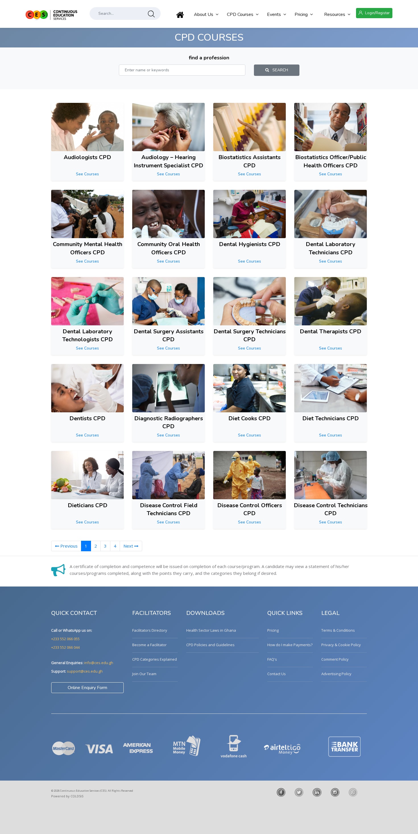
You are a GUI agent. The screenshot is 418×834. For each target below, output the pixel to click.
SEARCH (278, 70)
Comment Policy (335, 659)
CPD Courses (240, 14)
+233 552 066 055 (65, 638)
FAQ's (272, 659)
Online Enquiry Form (87, 688)
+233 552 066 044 (65, 647)
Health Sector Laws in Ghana (211, 630)
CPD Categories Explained (154, 659)
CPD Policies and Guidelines (210, 644)
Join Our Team (144, 673)
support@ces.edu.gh (85, 671)
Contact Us (276, 673)
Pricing (301, 14)
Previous (68, 546)
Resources (334, 14)
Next (128, 546)
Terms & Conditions (338, 630)
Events (274, 14)
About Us (203, 14)
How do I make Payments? (290, 644)
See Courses (87, 174)
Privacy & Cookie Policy (341, 644)
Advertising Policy (336, 673)
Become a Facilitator (149, 644)
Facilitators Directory (149, 630)
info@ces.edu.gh (98, 662)
